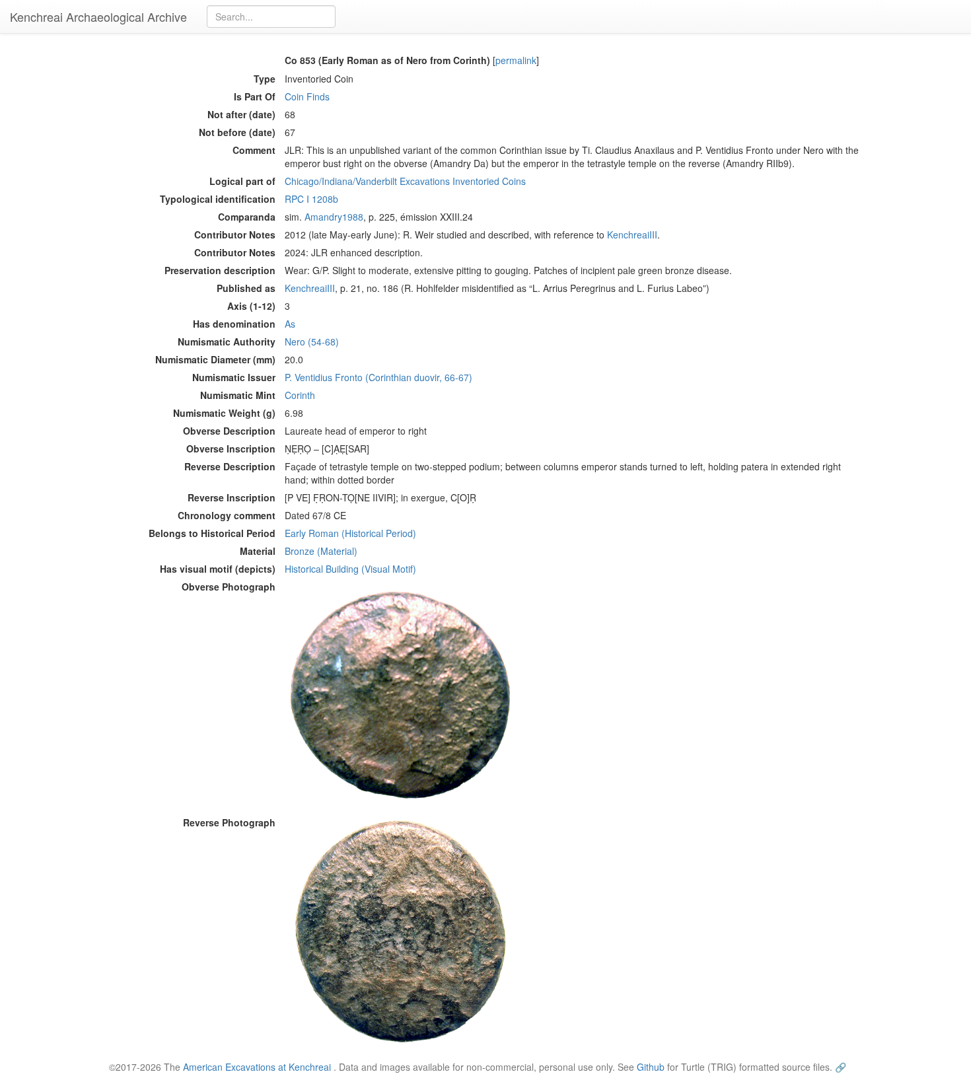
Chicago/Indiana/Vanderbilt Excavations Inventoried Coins (405, 181)
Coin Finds (307, 96)
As (290, 323)
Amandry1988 (334, 216)
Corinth (300, 395)
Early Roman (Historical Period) (350, 533)
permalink (515, 60)
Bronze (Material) (321, 551)
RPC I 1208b (311, 198)
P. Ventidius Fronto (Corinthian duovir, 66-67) (378, 377)
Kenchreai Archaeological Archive (98, 16)
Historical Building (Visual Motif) (350, 568)
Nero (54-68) (312, 341)
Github (651, 1066)
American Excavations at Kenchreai (257, 1066)
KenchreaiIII (632, 234)
